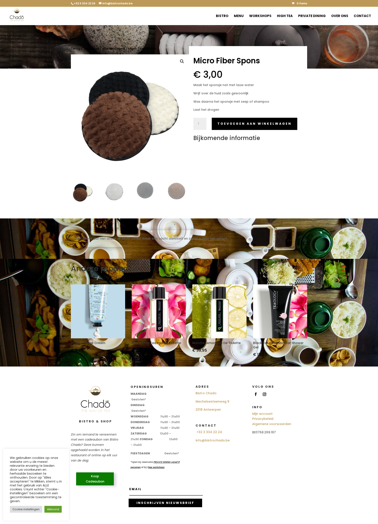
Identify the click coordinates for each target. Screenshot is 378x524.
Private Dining (312, 16)
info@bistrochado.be (213, 440)
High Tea (285, 16)
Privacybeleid (262, 419)
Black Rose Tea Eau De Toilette (156, 343)
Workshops (260, 16)
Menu (239, 16)
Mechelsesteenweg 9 (212, 401)
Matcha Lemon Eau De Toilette (216, 343)
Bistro (222, 16)
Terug (75, 48)
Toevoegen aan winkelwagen (254, 123)
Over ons (339, 16)
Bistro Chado (206, 393)
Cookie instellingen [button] (26, 509)
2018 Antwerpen (208, 409)
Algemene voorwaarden (271, 424)
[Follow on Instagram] (264, 394)
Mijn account (262, 414)
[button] (182, 61)
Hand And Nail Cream (88, 343)
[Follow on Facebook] (255, 394)
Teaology (91, 48)
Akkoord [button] (53, 509)
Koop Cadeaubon (95, 479)
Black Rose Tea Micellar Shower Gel (278, 345)
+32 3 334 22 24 (209, 432)
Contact (362, 16)
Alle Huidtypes (113, 48)
